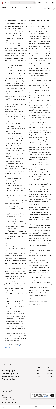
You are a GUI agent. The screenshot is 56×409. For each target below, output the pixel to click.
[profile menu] (51, 2)
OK (52, 395)
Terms (9, 397)
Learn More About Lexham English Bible (37, 306)
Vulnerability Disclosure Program (8, 399)
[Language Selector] (46, 2)
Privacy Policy (4, 397)
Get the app (40, 2)
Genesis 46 (3, 7)
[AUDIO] (44, 8)
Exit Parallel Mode (53, 8)
